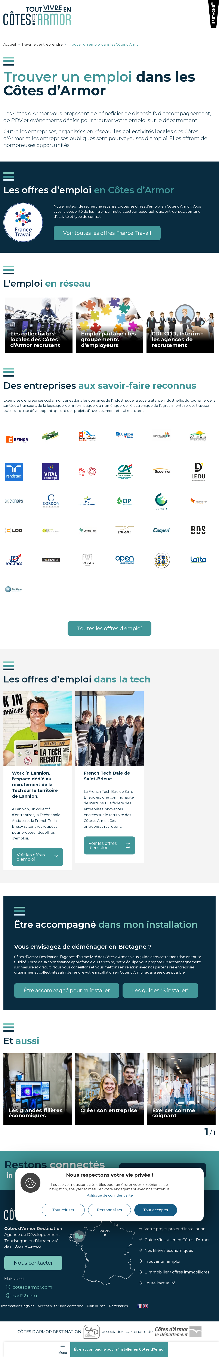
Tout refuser (63, 1210)
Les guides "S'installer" (160, 990)
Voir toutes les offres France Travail (107, 233)
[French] (140, 1306)
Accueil (9, 44)
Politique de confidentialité (109, 1195)
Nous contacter (33, 1263)
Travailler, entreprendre (42, 44)
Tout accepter (155, 1210)
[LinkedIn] (9, 1175)
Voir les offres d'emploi (31, 857)
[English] (145, 1306)
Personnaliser (109, 1210)
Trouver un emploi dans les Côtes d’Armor (104, 44)
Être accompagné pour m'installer (67, 990)
